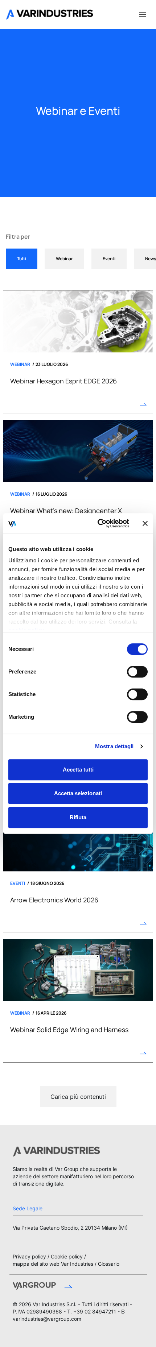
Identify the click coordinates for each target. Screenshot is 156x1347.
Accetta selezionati (78, 793)
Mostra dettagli (114, 746)
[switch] (137, 672)
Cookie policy (67, 1256)
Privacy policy (29, 1256)
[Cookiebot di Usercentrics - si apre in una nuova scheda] (98, 523)
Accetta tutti (78, 769)
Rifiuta (78, 817)
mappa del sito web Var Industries (53, 1264)
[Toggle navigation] (142, 14)
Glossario (108, 1264)
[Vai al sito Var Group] (43, 1287)
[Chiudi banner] (145, 523)
